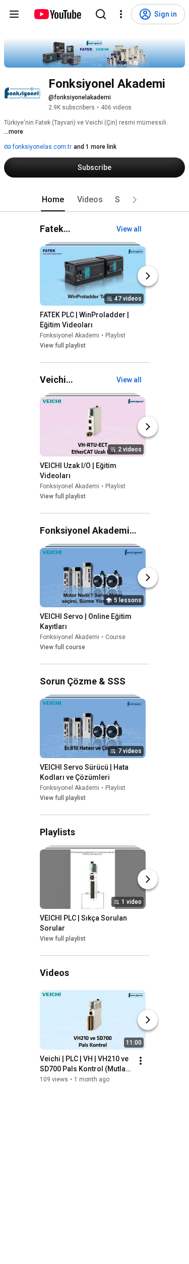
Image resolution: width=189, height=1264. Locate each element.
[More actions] (141, 1061)
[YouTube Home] (57, 14)
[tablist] (95, 200)
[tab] (53, 200)
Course (115, 637)
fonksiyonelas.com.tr (41, 146)
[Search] (101, 14)
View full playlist (63, 345)
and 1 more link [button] (95, 146)
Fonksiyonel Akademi (69, 335)
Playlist (115, 335)
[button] (134, 200)
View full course (62, 647)
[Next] (148, 276)
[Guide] (14, 14)
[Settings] (121, 14)
